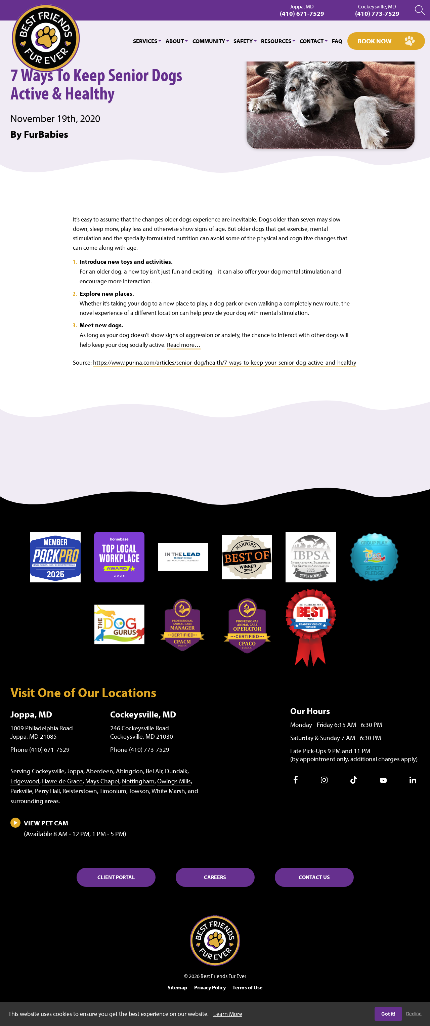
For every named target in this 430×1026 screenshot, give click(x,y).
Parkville (21, 791)
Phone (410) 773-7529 (139, 749)
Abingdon (129, 771)
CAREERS (215, 877)
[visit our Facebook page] (296, 781)
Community (208, 40)
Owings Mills (174, 781)
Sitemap (177, 987)
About (175, 40)
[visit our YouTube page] (383, 781)
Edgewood (24, 781)
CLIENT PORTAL (116, 877)
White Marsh (168, 791)
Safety (243, 40)
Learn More (227, 1014)
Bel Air (154, 771)
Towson (139, 791)
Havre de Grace (62, 781)
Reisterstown (79, 791)
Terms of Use (247, 987)
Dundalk (176, 771)
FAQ (337, 40)
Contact (312, 40)
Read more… (184, 344)
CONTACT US (314, 877)
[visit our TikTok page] (353, 781)
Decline (414, 1013)
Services (145, 40)
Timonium (112, 791)
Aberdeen (99, 771)
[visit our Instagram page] (324, 781)
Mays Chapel (102, 781)
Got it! (388, 1014)
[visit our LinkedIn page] (413, 781)
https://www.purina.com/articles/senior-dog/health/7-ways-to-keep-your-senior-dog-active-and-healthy (224, 362)
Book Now (374, 41)
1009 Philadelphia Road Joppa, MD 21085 (41, 732)
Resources (276, 40)
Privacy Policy (210, 987)
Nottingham (138, 781)
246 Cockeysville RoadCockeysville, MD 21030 (141, 732)
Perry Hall (47, 791)
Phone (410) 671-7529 (40, 749)
